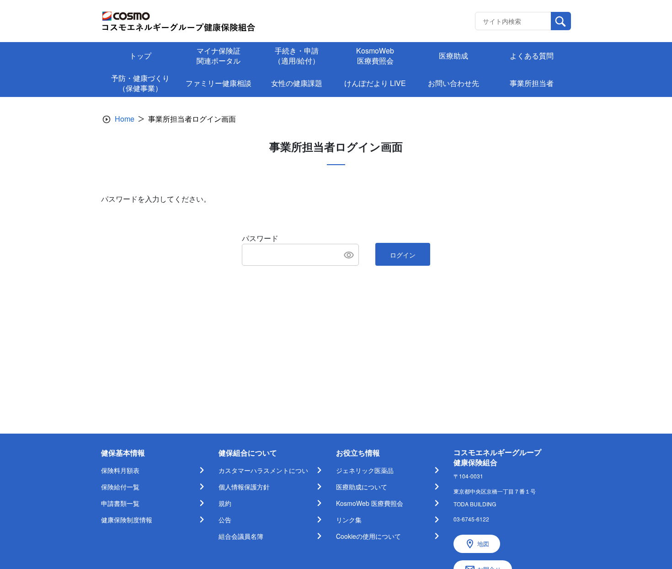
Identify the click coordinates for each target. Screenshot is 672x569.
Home (124, 118)
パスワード (260, 238)
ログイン (403, 254)
